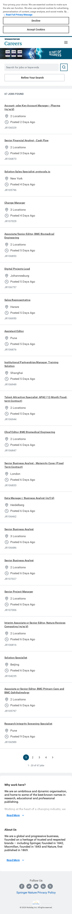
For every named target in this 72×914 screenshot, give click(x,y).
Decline (36, 20)
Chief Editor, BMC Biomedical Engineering (29, 432)
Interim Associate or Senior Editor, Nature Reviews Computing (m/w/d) (34, 624)
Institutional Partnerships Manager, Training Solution (31, 364)
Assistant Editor (14, 331)
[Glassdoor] (29, 886)
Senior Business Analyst (19, 529)
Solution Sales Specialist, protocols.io (27, 171)
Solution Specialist (15, 657)
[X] (50, 886)
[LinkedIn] (43, 886)
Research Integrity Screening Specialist (28, 723)
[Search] (64, 67)
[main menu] (66, 42)
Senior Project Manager (18, 591)
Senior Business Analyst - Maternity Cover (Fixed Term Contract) (34, 465)
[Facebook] (21, 886)
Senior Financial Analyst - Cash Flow (26, 140)
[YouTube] (36, 886)
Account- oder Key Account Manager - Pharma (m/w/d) (32, 107)
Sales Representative (17, 299)
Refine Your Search (32, 77)
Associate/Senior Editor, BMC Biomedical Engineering (29, 235)
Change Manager (14, 202)
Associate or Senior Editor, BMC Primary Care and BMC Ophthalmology (34, 690)
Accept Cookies (36, 29)
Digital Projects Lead (17, 268)
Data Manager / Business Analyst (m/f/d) (29, 498)
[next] (53, 757)
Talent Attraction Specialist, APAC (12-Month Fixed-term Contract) (35, 399)
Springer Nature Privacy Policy (36, 892)
